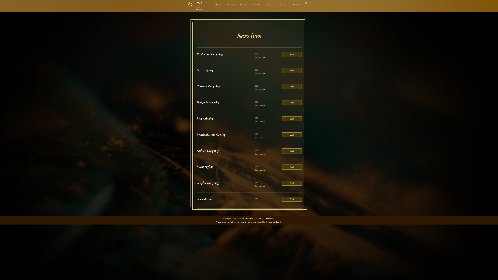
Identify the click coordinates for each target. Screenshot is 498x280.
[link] (223, 54)
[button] (292, 54)
